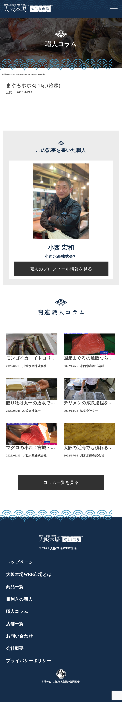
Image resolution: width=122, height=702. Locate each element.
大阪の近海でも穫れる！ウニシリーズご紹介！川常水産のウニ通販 (88, 448)
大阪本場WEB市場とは (29, 574)
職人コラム (17, 611)
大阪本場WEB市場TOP (9, 74)
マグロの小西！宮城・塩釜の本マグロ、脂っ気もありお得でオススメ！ (30, 448)
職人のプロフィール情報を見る (61, 269)
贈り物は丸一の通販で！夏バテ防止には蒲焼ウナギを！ (30, 403)
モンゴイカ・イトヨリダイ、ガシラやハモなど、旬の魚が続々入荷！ (31, 358)
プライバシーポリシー (28, 660)
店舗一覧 (15, 623)
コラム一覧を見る (61, 482)
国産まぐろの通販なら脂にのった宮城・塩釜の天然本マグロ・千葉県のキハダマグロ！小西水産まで (88, 358)
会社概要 (15, 648)
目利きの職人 (19, 599)
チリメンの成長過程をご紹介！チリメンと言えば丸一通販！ (88, 403)
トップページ (19, 562)
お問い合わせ (19, 636)
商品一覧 (22, 74)
